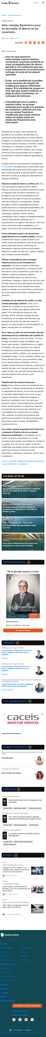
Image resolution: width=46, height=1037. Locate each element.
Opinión (9, 642)
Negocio (4, 956)
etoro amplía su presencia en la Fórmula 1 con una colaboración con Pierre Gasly (16, 889)
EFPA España (7, 166)
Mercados (4, 952)
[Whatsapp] (43, 42)
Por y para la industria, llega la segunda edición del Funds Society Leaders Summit (25, 818)
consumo (12, 461)
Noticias (4, 944)
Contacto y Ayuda (20, 1015)
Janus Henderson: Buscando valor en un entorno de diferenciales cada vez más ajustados (16, 668)
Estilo (8, 855)
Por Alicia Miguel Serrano (14, 914)
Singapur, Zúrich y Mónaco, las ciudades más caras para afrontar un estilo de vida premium (16, 870)
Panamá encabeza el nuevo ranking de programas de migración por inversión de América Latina (20, 509)
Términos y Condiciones (10, 1033)
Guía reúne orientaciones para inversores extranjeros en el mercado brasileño (20, 544)
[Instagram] (20, 1019)
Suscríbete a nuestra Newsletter (27, 1005)
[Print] (39, 42)
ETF (22, 952)
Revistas (5, 985)
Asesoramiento (6, 972)
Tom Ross (5, 658)
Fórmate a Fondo (11, 51)
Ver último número (23, 630)
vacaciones (23, 464)
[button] (21, 1030)
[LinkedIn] (26, 42)
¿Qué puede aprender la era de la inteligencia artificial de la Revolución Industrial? (17, 685)
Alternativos (25, 948)
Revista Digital (14, 562)
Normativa (25, 960)
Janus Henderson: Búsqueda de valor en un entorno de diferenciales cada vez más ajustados (17, 652)
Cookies (38, 1033)
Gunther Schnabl (7, 690)
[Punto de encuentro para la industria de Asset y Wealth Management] (10, 2)
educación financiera (26, 461)
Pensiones (25, 956)
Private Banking (7, 960)
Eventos (9, 789)
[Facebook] (30, 42)
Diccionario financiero (9, 976)
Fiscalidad (4, 968)
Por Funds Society (12, 875)
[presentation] (4, 714)
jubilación (40, 461)
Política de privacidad (27, 1033)
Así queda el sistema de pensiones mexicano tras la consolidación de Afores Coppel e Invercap (21, 491)
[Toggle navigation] (43, 2)
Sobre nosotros (15, 747)
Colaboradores (15, 701)
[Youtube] (26, 1019)
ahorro (5, 461)
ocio (4, 464)
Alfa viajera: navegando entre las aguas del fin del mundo (15, 906)
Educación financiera (9, 980)
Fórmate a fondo (8, 964)
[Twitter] (34, 42)
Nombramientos (7, 948)
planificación (12, 464)
